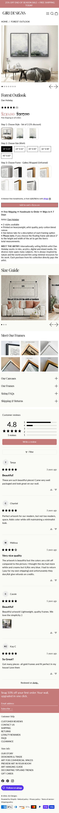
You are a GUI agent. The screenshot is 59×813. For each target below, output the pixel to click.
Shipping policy (7, 802)
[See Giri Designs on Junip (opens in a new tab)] (35, 683)
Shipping (6, 728)
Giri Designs (12, 796)
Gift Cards (7, 773)
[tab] (2, 86)
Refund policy (23, 799)
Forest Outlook (20, 21)
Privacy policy (35, 799)
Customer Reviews (12, 721)
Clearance (7, 741)
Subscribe (5, 708)
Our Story (7, 753)
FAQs (3, 738)
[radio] (7, 133)
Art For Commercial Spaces (17, 760)
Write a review (29, 442)
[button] (52, 13)
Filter (31, 452)
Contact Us (7, 724)
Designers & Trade (11, 756)
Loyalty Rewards (10, 734)
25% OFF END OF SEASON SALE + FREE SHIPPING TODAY (30, 4)
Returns (6, 731)
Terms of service (48, 799)
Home (4, 21)
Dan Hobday (7, 100)
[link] (9, 107)
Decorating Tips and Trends (17, 770)
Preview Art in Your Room (16, 763)
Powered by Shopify (8, 799)
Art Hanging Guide (12, 766)
